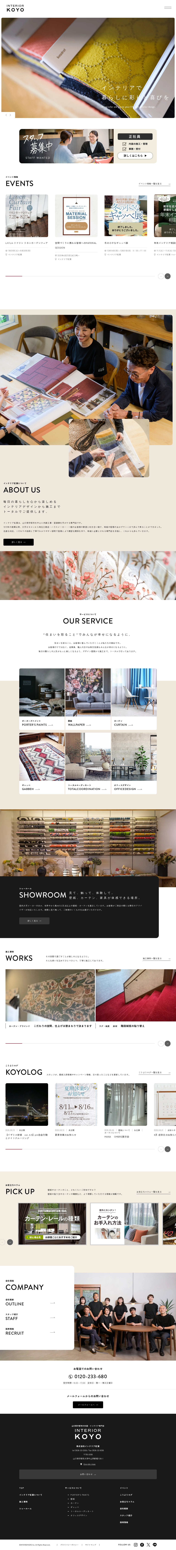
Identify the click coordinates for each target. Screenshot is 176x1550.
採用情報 (15, 1332)
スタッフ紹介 (12, 1317)
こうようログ (126, 1494)
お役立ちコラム (127, 1501)
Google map (89, 1464)
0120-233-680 (90, 1376)
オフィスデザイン (79, 1515)
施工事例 (23, 1501)
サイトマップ (90, 1545)
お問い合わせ (86, 1474)
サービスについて (73, 1488)
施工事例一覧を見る (152, 958)
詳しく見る (17, 542)
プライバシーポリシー (69, 1545)
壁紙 (73, 1499)
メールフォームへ (86, 1404)
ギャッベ (75, 1507)
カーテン (75, 1503)
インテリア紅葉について (30, 1494)
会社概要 (15, 1302)
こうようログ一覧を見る (150, 1072)
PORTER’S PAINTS (80, 1494)
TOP (21, 1488)
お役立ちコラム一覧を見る (149, 1191)
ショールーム (25, 1508)
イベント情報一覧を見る (150, 183)
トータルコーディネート (82, 1511)
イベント (124, 1488)
